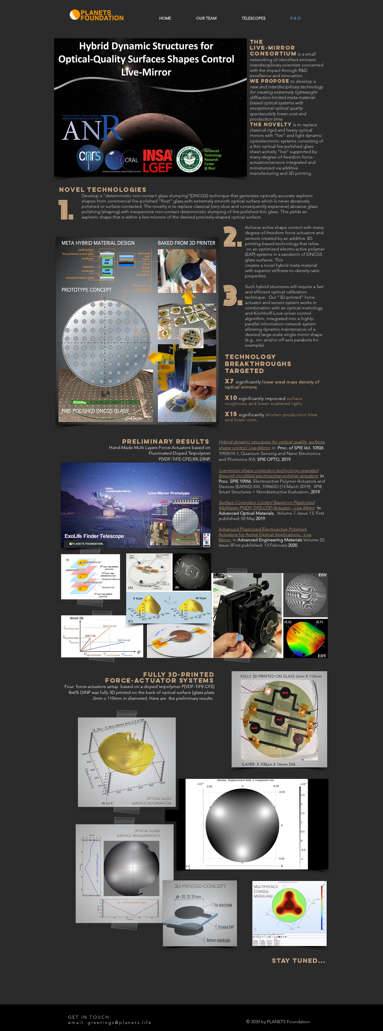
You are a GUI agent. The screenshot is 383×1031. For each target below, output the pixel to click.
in (233, 539)
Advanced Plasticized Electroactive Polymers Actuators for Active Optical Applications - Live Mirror (265, 534)
